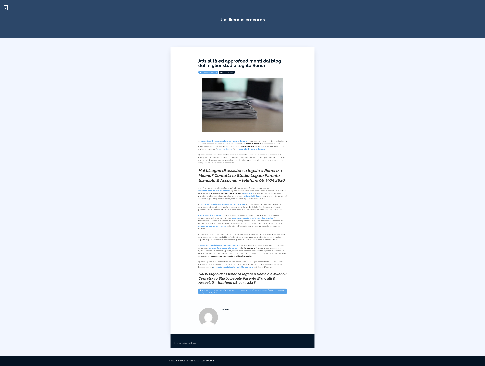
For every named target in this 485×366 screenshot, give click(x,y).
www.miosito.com (225, 149)
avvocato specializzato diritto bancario (239, 290)
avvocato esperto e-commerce (213, 290)
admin (225, 309)
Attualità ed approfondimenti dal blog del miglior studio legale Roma (239, 63)
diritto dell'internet (261, 290)
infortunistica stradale (277, 290)
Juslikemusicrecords (242, 19)
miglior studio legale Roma (210, 293)
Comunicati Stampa (209, 72)
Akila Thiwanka (207, 361)
